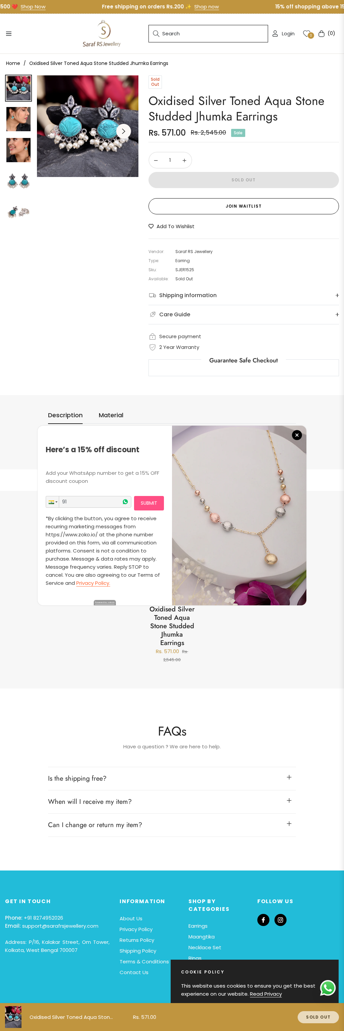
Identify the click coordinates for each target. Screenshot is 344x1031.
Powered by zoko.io (105, 602)
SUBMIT (149, 503)
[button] (52, 501)
